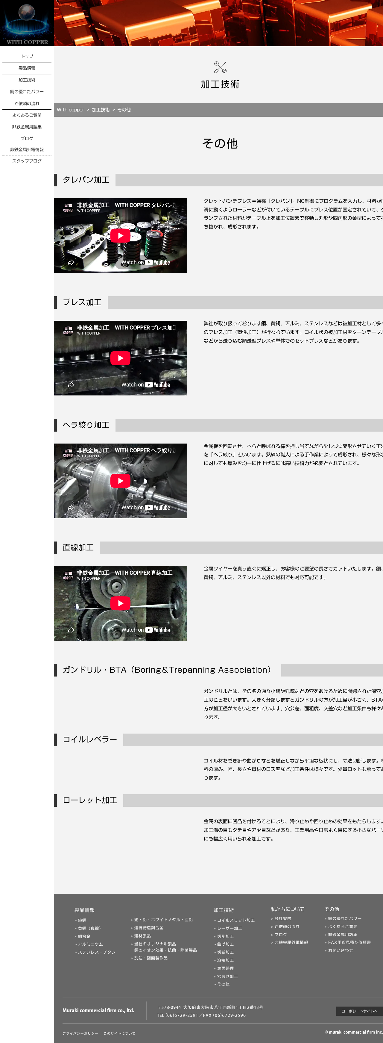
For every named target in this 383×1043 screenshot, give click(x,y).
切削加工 (225, 936)
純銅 (82, 920)
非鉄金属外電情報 (27, 150)
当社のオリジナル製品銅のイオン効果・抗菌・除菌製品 (165, 947)
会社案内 (283, 919)
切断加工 (225, 952)
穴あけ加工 (227, 976)
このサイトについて (120, 1033)
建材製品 (142, 936)
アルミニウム (90, 944)
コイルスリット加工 (236, 920)
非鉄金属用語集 (27, 127)
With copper (70, 110)
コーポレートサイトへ (360, 1011)
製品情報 (27, 68)
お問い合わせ (340, 950)
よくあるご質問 (27, 115)
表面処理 (225, 968)
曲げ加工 (225, 944)
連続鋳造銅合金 (149, 928)
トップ (27, 56)
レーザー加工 (229, 928)
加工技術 (27, 80)
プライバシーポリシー (80, 1033)
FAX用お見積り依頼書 (349, 942)
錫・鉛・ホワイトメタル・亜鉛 (163, 920)
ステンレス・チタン (97, 952)
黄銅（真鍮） (90, 928)
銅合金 (84, 936)
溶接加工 (225, 960)
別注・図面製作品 (151, 958)
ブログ (27, 138)
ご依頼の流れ (26, 104)
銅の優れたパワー (27, 92)
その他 (223, 984)
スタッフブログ (27, 161)
